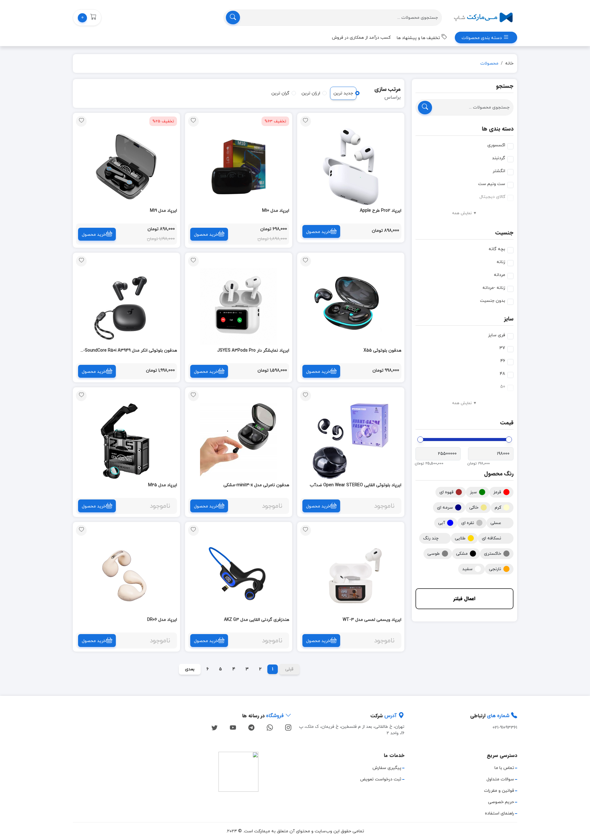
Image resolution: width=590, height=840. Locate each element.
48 (502, 374)
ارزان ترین (310, 93)
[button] (87, 17)
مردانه (499, 275)
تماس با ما (504, 768)
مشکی (462, 554)
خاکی (473, 508)
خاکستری (492, 554)
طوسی (433, 554)
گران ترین (280, 93)
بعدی (190, 669)
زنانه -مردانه (493, 288)
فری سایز (496, 335)
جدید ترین (343, 93)
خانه (509, 63)
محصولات (489, 63)
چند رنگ (431, 538)
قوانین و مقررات (499, 791)
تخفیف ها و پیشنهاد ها (419, 38)
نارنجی (495, 569)
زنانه (501, 262)
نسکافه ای (491, 538)
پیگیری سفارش (386, 768)
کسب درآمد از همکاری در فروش (361, 38)
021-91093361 (505, 728)
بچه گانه (497, 249)
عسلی (495, 523)
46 (502, 361)
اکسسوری (496, 145)
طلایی (460, 538)
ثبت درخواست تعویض (380, 779)
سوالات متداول (500, 779)
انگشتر (499, 171)
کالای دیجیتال (492, 197)
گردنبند (498, 158)
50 (502, 387)
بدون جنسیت (492, 301)
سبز (473, 492)
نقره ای (467, 523)
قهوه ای (446, 492)
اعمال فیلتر (464, 598)
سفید (467, 569)
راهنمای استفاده (499, 813)
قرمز (497, 492)
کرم (498, 508)
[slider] (509, 439)
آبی (441, 523)
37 (502, 348)
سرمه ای (445, 508)
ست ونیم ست (491, 184)
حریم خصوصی (501, 802)
